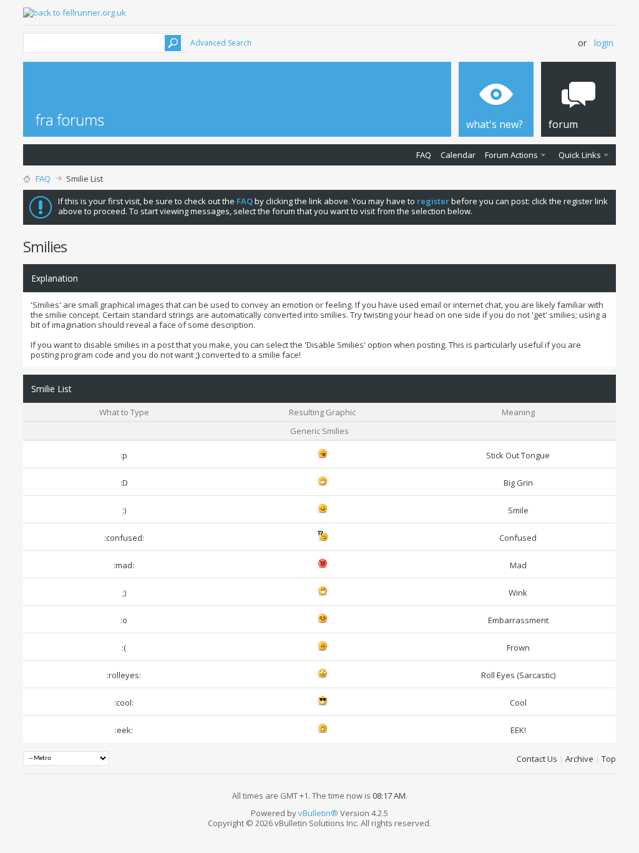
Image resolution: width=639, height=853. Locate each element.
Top (609, 758)
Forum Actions (511, 154)
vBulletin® (318, 813)
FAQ (423, 154)
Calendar (458, 154)
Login (603, 43)
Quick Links (580, 154)
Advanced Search (220, 42)
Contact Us (537, 758)
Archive (579, 758)
